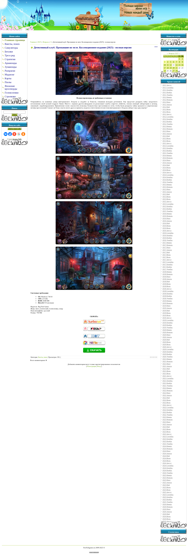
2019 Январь (167, 301)
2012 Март (166, 102)
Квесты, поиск (42, 357)
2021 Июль (166, 373)
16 (182, 65)
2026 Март (166, 509)
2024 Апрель (167, 453)
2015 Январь (167, 184)
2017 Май (166, 252)
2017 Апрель (167, 250)
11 (168, 65)
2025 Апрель (167, 482)
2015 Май (166, 194)
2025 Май (166, 485)
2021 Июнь (167, 371)
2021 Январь (167, 359)
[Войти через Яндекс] (14, 134)
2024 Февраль (168, 449)
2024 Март (166, 451)
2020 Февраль (168, 332)
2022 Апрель (167, 395)
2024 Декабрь (168, 473)
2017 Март (166, 247)
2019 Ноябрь (167, 325)
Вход (99, 366)
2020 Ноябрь (167, 354)
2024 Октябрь (168, 468)
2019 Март (166, 306)
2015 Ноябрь (167, 209)
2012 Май (166, 107)
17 (165, 68)
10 (165, 65)
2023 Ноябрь (167, 441)
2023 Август (167, 434)
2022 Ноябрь (167, 412)
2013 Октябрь (168, 148)
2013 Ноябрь (167, 151)
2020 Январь (167, 330)
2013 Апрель (167, 134)
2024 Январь (167, 446)
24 (165, 71)
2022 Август (167, 405)
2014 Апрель (167, 163)
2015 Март (166, 189)
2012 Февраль (168, 100)
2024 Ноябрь (167, 470)
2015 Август (167, 201)
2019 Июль (166, 315)
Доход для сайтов (166, 39)
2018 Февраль (168, 274)
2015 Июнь (167, 197)
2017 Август (167, 260)
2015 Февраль (168, 187)
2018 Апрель (167, 279)
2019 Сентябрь (168, 320)
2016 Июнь (167, 226)
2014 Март (166, 160)
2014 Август (167, 172)
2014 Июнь (167, 167)
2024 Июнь (167, 458)
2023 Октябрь (168, 439)
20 (174, 68)
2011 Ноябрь (167, 92)
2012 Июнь (167, 109)
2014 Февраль (168, 158)
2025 (39, 42)
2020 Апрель (167, 337)
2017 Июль (166, 257)
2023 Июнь (167, 429)
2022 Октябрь (168, 410)
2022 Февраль (168, 390)
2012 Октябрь (168, 119)
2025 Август (167, 492)
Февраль (46, 42)
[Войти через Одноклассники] (23, 134)
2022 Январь (167, 388)
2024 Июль (166, 461)
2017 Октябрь (168, 264)
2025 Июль (166, 490)
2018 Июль (166, 286)
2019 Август (167, 318)
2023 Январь (167, 417)
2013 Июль (166, 141)
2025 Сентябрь (168, 495)
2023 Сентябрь (168, 436)
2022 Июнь (167, 400)
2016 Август (167, 230)
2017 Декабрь (168, 269)
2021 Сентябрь (168, 378)
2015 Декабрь (168, 211)
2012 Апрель (167, 104)
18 (168, 68)
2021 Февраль (168, 361)
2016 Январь (167, 214)
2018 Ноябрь (167, 296)
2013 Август (167, 143)
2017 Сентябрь (168, 262)
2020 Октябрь (168, 352)
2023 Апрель (167, 424)
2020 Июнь (167, 342)
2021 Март (166, 364)
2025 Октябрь (168, 497)
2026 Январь (167, 504)
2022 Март (166, 393)
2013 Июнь (167, 138)
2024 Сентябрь (168, 465)
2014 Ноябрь (167, 180)
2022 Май (166, 398)
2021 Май (166, 369)
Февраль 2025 (174, 53)
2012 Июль (166, 112)
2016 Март (166, 218)
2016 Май (166, 223)
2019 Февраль (168, 303)
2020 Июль (166, 344)
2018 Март (166, 277)
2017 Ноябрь (167, 267)
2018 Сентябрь (168, 291)
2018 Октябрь (168, 293)
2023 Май (166, 427)
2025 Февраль (168, 478)
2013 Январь (167, 126)
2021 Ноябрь (167, 383)
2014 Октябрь (168, 177)
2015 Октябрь (168, 206)
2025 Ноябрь (167, 499)
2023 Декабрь (168, 444)
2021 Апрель (167, 366)
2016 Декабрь (168, 240)
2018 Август (167, 289)
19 (171, 68)
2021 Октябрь (168, 381)
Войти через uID (14, 129)
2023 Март (166, 422)
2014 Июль (166, 170)
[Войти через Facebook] (10, 134)
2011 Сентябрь (168, 88)
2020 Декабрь (168, 356)
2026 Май (166, 514)
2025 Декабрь (168, 502)
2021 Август (167, 376)
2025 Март (166, 480)
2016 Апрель (167, 221)
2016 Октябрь (168, 235)
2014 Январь (167, 155)
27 (174, 71)
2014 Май (166, 165)
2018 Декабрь (168, 298)
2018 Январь (167, 272)
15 (179, 65)
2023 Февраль (168, 419)
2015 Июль (166, 199)
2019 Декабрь (168, 327)
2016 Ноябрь (167, 238)
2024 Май (166, 456)
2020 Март (166, 335)
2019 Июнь (167, 313)
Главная (33, 42)
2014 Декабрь (168, 182)
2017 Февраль (168, 245)
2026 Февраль (168, 507)
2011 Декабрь (168, 95)
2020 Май (166, 339)
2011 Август (167, 85)
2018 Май (166, 281)
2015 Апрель (167, 192)
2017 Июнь (167, 255)
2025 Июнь (167, 487)
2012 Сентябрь (168, 117)
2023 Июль (166, 432)
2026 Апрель (167, 512)
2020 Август (167, 347)
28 (176, 71)
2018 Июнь (167, 284)
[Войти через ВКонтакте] (6, 134)
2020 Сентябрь (168, 349)
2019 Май (166, 310)
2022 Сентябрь (168, 407)
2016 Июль (166, 228)
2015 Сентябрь (168, 204)
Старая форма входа (14, 139)
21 (176, 68)
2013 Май (166, 136)
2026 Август (167, 521)
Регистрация (91, 366)
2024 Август (167, 463)
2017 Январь (167, 243)
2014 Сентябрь (168, 175)
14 (176, 65)
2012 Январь (167, 97)
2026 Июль (166, 519)
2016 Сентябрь (168, 233)
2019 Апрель (167, 308)
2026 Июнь (167, 516)
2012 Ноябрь (167, 121)
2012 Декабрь (168, 124)
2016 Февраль (168, 216)
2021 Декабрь (168, 386)
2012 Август (167, 114)
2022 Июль (166, 402)
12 (171, 65)
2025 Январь (167, 475)
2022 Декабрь (168, 415)
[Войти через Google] (19, 134)
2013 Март (166, 131)
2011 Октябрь (168, 90)
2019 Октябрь (168, 323)
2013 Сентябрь (168, 146)
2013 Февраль (168, 129)
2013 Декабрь (168, 153)
